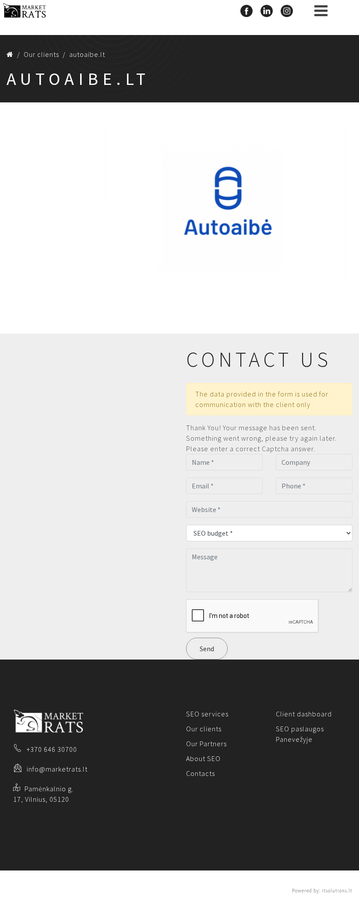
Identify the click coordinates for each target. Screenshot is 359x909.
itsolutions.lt (337, 891)
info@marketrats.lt (57, 769)
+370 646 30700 (52, 749)
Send (207, 648)
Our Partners (206, 743)
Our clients (204, 728)
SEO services (207, 713)
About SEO (203, 758)
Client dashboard (304, 713)
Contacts (200, 773)
